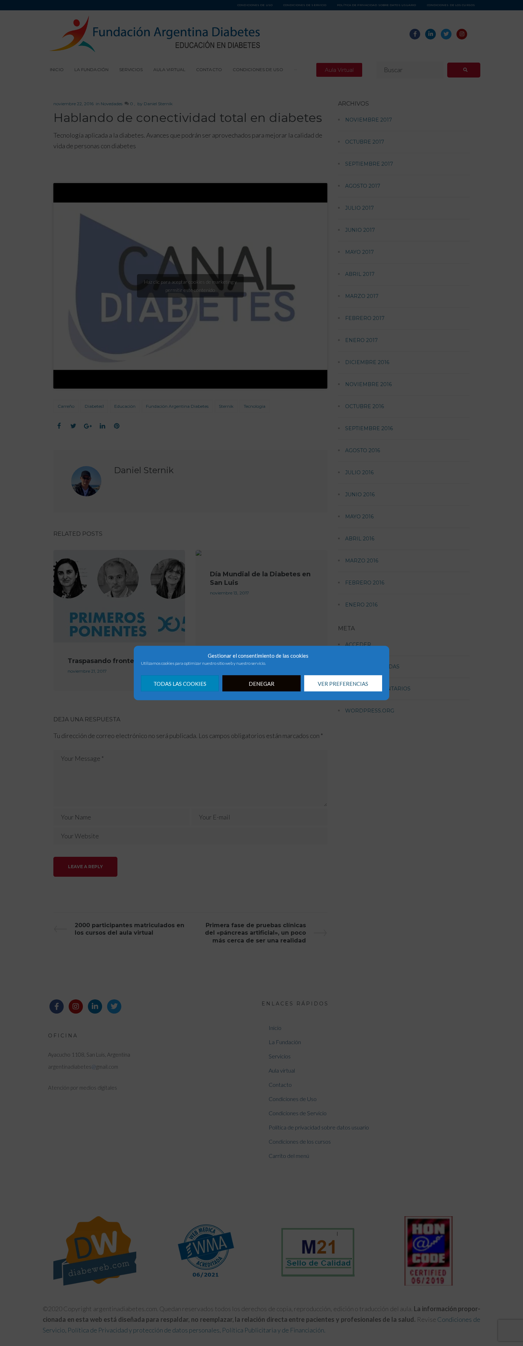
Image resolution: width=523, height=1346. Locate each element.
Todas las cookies (179, 683)
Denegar (261, 683)
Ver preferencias (343, 683)
